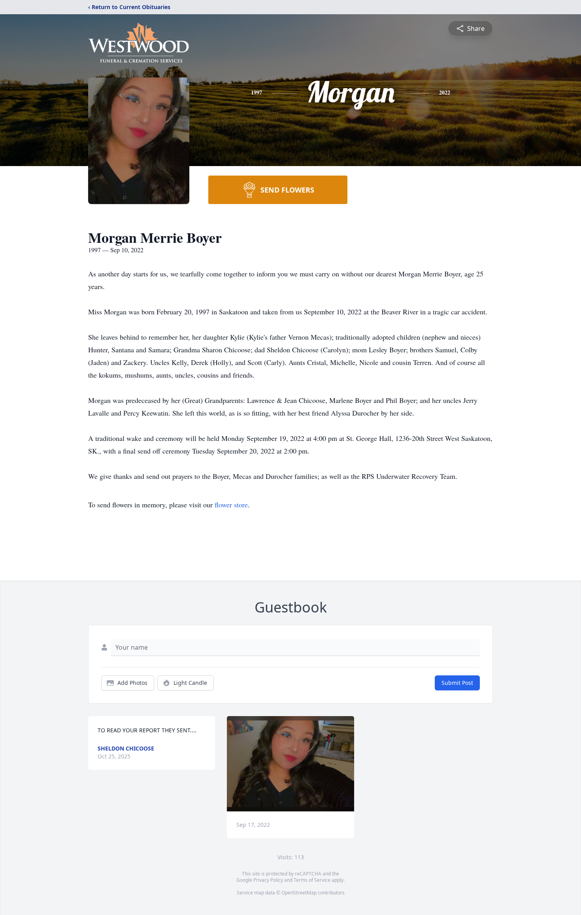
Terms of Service (312, 880)
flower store (231, 504)
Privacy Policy (268, 880)
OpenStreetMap (299, 892)
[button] (290, 763)
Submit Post (457, 682)
